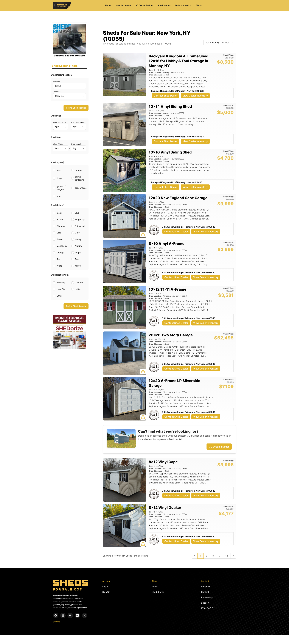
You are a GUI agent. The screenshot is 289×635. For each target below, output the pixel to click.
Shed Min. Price (59, 122)
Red (59, 259)
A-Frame (61, 282)
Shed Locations (123, 5)
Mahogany (62, 246)
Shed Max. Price (77, 122)
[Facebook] (55, 615)
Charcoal (61, 226)
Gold (59, 232)
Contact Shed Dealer (165, 95)
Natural (78, 246)
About (199, 5)
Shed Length (76, 144)
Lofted (78, 289)
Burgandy (80, 219)
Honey (78, 239)
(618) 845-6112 (209, 608)
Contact (205, 592)
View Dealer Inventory (195, 95)
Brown (60, 219)
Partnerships (207, 597)
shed (59, 170)
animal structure (79, 178)
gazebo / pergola (61, 188)
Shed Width (58, 144)
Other (59, 295)
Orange (60, 252)
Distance (57, 91)
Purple (78, 252)
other (59, 196)
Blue (77, 213)
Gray (77, 232)
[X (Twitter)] (84, 615)
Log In (105, 586)
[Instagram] (63, 615)
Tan (77, 259)
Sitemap (56, 622)
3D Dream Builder (144, 5)
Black (59, 213)
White (59, 265)
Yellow (78, 265)
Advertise (205, 586)
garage (78, 170)
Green (59, 239)
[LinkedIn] (77, 615)
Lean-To (61, 289)
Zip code (56, 81)
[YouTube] (70, 615)
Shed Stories (164, 5)
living (59, 178)
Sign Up (106, 592)
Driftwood (80, 226)
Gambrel (79, 282)
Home (108, 5)
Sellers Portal (182, 5)
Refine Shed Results (76, 107)
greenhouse (81, 188)
